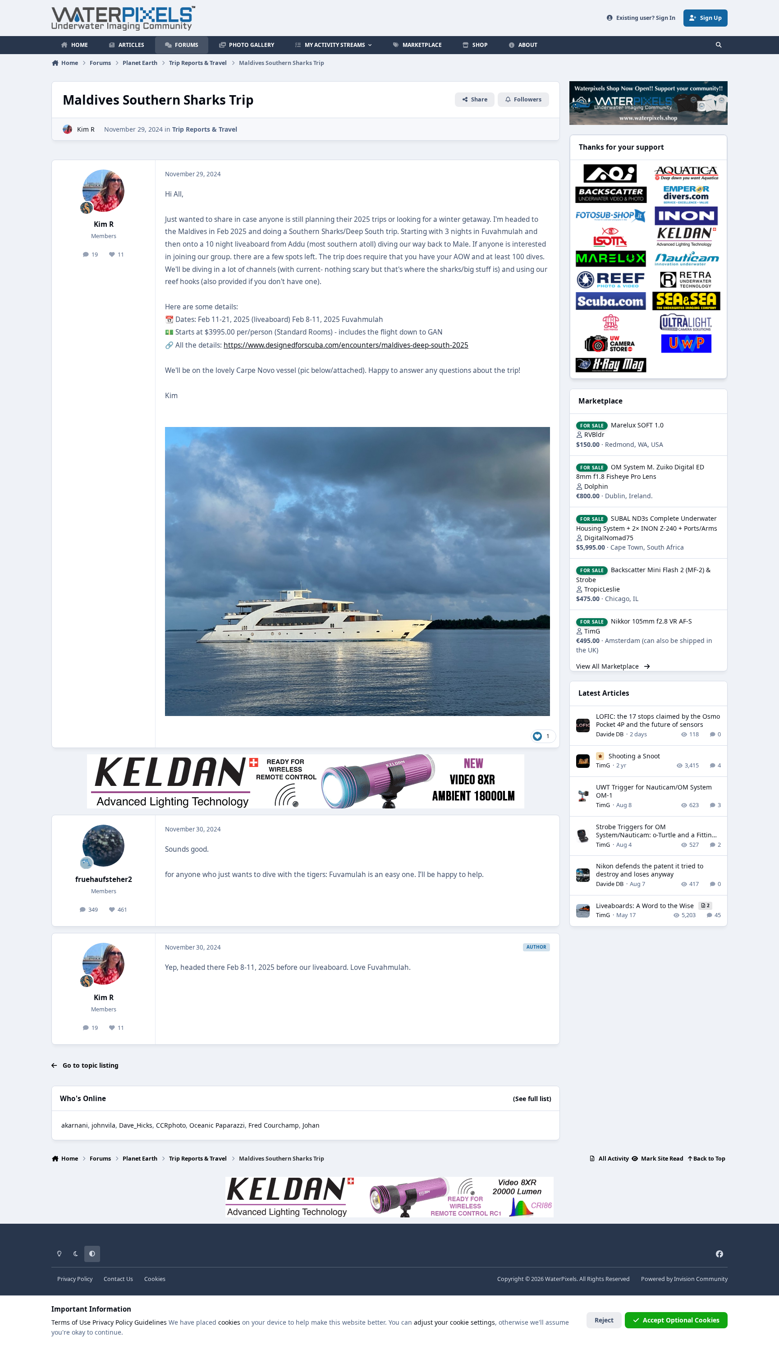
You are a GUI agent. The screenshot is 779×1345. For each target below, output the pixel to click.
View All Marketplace (608, 666)
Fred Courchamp (273, 1125)
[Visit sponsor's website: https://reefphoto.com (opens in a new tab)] (610, 279)
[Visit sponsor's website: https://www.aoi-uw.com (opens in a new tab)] (610, 173)
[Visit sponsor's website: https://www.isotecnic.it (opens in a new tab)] (610, 237)
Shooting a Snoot (634, 756)
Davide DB (609, 734)
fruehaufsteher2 (103, 879)
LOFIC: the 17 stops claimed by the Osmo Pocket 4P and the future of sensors (658, 720)
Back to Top (708, 1158)
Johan (311, 1125)
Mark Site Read (661, 1158)
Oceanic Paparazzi (217, 1125)
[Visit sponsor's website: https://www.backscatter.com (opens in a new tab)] (610, 194)
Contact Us (118, 1279)
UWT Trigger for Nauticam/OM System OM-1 (654, 791)
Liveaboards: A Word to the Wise (646, 905)
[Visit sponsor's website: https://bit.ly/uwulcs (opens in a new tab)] (686, 322)
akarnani (74, 1125)
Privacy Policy (74, 1279)
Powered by (684, 1279)
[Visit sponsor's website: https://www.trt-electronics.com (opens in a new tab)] (610, 322)
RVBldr (594, 434)
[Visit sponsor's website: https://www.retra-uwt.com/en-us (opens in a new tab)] (686, 279)
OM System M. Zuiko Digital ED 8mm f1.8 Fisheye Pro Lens (640, 472)
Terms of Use (71, 1322)
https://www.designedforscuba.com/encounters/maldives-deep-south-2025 (346, 345)
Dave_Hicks (135, 1125)
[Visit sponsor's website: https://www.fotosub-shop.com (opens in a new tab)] (610, 215)
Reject (604, 1320)
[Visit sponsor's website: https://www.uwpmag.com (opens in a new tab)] (686, 343)
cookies (229, 1322)
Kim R (86, 129)
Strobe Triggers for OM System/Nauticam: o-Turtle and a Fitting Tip (656, 834)
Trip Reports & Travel (204, 129)
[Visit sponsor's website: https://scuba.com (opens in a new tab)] (610, 301)
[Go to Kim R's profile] (67, 129)
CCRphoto (171, 1125)
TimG (592, 631)
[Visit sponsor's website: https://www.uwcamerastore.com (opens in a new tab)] (610, 343)
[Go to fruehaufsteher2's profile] (103, 846)
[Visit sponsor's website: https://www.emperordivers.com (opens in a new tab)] (686, 194)
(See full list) (532, 1098)
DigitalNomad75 (608, 537)
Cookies (154, 1279)
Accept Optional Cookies (681, 1320)
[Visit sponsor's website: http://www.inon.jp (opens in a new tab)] (686, 215)
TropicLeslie (602, 589)
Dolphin (596, 486)
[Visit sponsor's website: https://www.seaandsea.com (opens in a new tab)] (686, 301)
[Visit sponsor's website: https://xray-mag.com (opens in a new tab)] (610, 365)
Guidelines (150, 1322)
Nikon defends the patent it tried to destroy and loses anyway (649, 870)
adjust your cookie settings (454, 1322)
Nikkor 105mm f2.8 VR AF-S (651, 621)
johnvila (103, 1125)
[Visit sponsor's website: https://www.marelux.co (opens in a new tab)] (610, 258)
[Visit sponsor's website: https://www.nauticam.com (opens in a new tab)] (686, 258)
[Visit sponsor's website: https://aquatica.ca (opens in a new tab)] (686, 173)
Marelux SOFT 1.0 (637, 425)
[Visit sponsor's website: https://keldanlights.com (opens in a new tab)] (686, 237)
